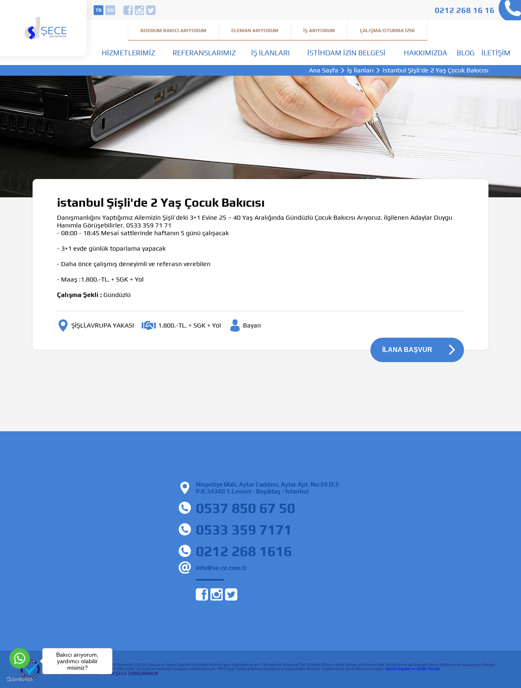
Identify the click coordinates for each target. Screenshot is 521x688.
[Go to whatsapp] (19, 658)
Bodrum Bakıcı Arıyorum (173, 30)
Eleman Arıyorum (254, 30)
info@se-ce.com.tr (221, 567)
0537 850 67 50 (245, 508)
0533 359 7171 (244, 529)
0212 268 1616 (244, 551)
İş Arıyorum (319, 30)
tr (98, 10)
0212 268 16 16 (465, 10)
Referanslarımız (204, 52)
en (110, 10)
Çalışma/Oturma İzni (387, 30)
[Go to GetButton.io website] (20, 679)
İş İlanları (270, 52)
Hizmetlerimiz (128, 52)
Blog (466, 52)
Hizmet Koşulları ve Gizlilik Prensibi (412, 669)
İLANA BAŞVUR (407, 349)
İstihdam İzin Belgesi (346, 52)
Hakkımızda (425, 52)
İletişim (496, 52)
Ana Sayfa (323, 70)
